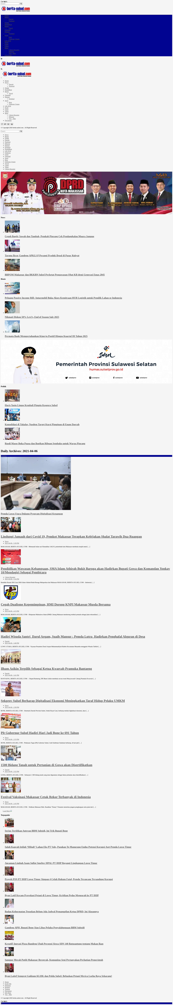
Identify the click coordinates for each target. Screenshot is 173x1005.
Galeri (7, 165)
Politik (7, 23)
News (7, 17)
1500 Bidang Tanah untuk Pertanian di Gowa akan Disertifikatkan (46, 765)
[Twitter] (3, 2)
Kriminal (11, 34)
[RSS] (6, 2)
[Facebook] (1, 2)
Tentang (7, 989)
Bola (10, 37)
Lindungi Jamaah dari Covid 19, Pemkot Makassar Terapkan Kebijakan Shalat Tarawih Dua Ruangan (71, 536)
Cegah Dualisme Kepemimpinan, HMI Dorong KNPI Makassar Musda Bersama (56, 604)
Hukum (7, 32)
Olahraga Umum (14, 39)
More (6, 48)
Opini (6, 44)
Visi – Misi (12, 53)
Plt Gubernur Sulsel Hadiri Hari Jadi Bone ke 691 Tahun (40, 733)
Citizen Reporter (14, 50)
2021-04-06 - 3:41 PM (12, 675)
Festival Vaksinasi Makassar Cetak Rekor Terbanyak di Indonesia (46, 797)
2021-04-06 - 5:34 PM (12, 579)
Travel (11, 28)
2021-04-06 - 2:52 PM (12, 771)
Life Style (8, 41)
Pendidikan (8, 24)
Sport (6, 35)
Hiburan (11, 52)
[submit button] (21, 4)
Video (7, 46)
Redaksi (7, 987)
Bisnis (7, 26)
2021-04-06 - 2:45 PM (12, 803)
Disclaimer (8, 55)
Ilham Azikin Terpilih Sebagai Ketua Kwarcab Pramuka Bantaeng (46, 668)
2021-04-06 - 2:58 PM (12, 707)
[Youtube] (5, 2)
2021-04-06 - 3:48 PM (12, 643)
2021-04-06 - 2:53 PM (12, 739)
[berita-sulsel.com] (16, 12)
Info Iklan (8, 993)
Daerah (11, 19)
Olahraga (8, 153)
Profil (6, 43)
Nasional (11, 21)
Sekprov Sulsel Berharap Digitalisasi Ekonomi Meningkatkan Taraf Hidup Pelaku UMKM (63, 700)
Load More (6, 811)
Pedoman (8, 985)
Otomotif (8, 30)
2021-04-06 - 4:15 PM (12, 611)
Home (7, 15)
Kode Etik (8, 984)
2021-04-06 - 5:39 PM (12, 543)
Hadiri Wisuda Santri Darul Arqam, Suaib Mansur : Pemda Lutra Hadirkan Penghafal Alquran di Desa (73, 636)
